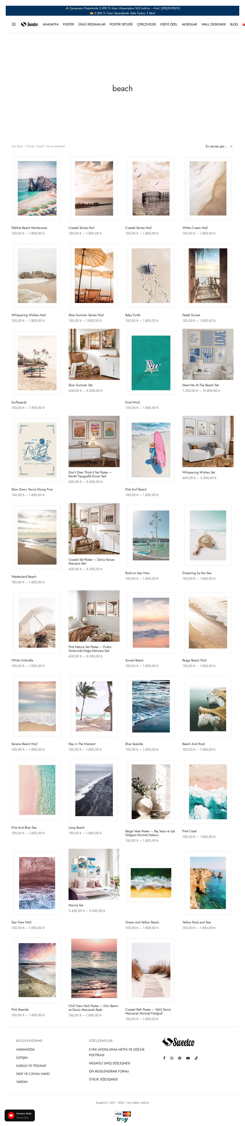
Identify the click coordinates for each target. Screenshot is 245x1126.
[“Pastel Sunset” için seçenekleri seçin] (227, 248)
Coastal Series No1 (82, 227)
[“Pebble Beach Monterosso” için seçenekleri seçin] (56, 161)
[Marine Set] (94, 874)
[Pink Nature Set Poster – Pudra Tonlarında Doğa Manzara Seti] (94, 616)
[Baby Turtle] (151, 276)
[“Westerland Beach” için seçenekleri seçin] (56, 510)
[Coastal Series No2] (151, 188)
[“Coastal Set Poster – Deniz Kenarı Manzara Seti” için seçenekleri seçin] (113, 509)
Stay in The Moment (82, 744)
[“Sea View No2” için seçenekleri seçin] (56, 855)
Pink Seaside (20, 1009)
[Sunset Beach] (151, 622)
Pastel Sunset (191, 315)
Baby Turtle (132, 315)
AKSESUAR (189, 24)
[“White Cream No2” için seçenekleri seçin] (227, 161)
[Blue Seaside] (151, 706)
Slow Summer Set (80, 385)
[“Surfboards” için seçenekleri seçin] (56, 335)
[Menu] (13, 24)
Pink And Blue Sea (24, 827)
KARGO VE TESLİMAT (31, 1065)
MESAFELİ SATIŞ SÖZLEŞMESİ (109, 1063)
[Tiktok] (196, 1058)
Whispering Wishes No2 (28, 315)
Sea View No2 (21, 922)
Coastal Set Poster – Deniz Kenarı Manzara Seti (92, 561)
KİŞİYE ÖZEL (168, 24)
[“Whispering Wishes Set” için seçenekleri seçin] (227, 422)
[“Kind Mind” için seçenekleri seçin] (170, 335)
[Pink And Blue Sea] (37, 790)
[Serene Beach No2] (37, 706)
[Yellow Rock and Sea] (208, 883)
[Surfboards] (37, 363)
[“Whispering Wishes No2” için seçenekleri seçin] (56, 248)
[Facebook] (164, 1058)
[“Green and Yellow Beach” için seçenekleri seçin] (170, 855)
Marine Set (76, 905)
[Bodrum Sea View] (151, 535)
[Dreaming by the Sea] (208, 535)
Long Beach (77, 827)
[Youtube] (188, 1058)
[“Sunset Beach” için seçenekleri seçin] (170, 597)
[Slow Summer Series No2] (94, 276)
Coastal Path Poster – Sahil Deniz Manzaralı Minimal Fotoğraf (148, 1011)
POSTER (68, 24)
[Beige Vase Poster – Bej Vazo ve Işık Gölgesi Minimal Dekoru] (151, 792)
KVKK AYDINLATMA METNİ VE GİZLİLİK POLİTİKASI (117, 1052)
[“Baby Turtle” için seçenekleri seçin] (170, 248)
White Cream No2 (195, 227)
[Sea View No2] (37, 883)
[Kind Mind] (151, 363)
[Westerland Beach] (37, 537)
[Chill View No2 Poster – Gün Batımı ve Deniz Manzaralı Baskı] (94, 968)
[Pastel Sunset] (208, 276)
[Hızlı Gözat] (56, 169)
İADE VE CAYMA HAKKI (33, 1073)
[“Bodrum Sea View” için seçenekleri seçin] (170, 509)
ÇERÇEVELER (146, 24)
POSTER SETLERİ (121, 24)
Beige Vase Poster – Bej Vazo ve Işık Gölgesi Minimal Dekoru (150, 833)
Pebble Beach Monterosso (29, 227)
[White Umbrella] (37, 622)
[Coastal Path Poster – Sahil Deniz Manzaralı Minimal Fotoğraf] (151, 970)
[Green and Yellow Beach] (151, 883)
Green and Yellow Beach (142, 922)
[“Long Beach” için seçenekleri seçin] (113, 764)
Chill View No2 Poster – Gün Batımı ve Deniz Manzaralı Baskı (93, 1008)
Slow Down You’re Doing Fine (32, 489)
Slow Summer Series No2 (86, 315)
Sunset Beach (134, 660)
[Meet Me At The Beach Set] (208, 354)
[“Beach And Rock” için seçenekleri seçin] (227, 680)
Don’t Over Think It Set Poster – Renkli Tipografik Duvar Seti (90, 474)
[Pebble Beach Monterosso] (37, 188)
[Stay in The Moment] (94, 706)
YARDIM (22, 1081)
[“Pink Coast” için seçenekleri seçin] (227, 764)
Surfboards (19, 402)
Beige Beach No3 (194, 660)
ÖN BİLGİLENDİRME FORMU (109, 1071)
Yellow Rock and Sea (196, 922)
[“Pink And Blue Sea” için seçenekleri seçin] (56, 764)
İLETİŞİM (22, 1057)
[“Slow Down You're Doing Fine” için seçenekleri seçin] (56, 422)
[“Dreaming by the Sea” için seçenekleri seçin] (227, 509)
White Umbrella (22, 660)
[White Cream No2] (208, 188)
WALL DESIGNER (214, 24)
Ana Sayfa (17, 146)
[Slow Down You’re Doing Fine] (37, 450)
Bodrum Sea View (137, 573)
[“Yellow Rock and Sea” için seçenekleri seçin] (227, 855)
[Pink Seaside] (37, 970)
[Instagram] (172, 1058)
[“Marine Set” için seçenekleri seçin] (113, 854)
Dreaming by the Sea (196, 573)
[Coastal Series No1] (94, 188)
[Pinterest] (180, 1058)
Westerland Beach (23, 576)
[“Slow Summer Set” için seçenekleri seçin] (113, 334)
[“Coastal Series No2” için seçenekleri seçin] (170, 161)
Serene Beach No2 (24, 744)
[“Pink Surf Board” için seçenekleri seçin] (170, 422)
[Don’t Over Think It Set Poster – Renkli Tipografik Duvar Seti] (94, 441)
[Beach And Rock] (208, 706)
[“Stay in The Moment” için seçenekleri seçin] (113, 680)
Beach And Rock (193, 744)
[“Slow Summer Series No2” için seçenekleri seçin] (113, 248)
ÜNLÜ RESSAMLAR (91, 24)
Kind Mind (132, 402)
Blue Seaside (134, 744)
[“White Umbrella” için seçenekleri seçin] (56, 597)
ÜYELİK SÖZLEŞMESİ (103, 1079)
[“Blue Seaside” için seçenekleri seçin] (170, 680)
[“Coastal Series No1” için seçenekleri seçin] (113, 161)
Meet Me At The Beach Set (200, 385)
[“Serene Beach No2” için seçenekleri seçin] (56, 680)
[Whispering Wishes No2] (37, 276)
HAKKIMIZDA (25, 1049)
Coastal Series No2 (138, 227)
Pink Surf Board (135, 489)
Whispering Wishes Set (198, 472)
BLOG (234, 24)
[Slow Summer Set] (94, 354)
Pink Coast (189, 831)
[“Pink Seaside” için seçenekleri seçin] (56, 942)
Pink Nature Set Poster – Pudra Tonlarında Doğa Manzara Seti (90, 649)
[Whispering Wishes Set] (208, 441)
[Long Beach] (94, 790)
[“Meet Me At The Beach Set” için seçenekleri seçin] (227, 334)
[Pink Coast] (208, 792)
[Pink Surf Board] (151, 450)
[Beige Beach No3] (208, 622)
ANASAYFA (51, 24)
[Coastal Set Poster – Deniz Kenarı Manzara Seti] (94, 528)
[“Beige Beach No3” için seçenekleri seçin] (227, 597)
